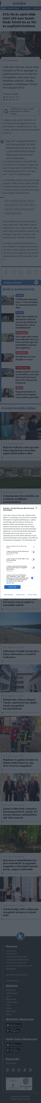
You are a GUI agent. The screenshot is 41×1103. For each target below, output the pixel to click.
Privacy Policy (32, 594)
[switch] (33, 552)
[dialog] (20, 551)
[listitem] (20, 546)
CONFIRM (12, 587)
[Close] (37, 508)
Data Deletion (8, 594)
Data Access (20, 594)
